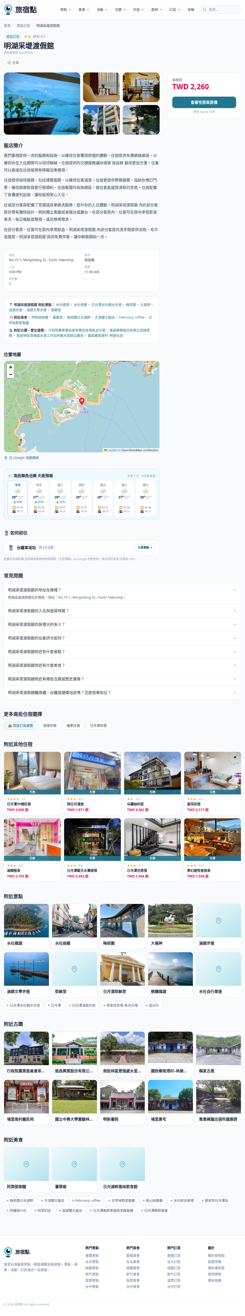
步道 (136, 9)
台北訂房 (174, 1261)
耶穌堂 (56, 310)
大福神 (145, 304)
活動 (100, 9)
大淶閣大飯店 (105, 317)
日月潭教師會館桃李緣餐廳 (113, 1210)
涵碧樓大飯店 (72, 1210)
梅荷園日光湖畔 (78, 317)
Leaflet (112, 450)
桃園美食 (133, 1268)
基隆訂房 (174, 1255)
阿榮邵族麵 (40, 317)
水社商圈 (80, 304)
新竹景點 (92, 1274)
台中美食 (133, 1286)
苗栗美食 (133, 1280)
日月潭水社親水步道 (106, 304)
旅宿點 (26, 9)
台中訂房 (174, 1286)
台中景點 (92, 1286)
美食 (81, 9)
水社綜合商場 (184, 1200)
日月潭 (56, 1005)
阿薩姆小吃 (18, 1210)
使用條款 (214, 1274)
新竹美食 (133, 1274)
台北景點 (92, 1261)
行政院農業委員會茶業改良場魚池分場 (76, 330)
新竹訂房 (174, 1274)
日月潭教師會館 (156, 1210)
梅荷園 (131, 304)
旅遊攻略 (214, 1261)
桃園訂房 (174, 1268)
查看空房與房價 (204, 102)
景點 (63, 9)
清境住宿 (49, 725)
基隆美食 (133, 1255)
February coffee (131, 317)
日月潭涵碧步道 (83, 1005)
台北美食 (133, 1261)
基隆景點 (92, 1255)
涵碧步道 (15, 310)
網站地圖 (214, 1280)
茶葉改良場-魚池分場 (122, 1005)
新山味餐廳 (154, 1200)
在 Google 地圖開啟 (24, 457)
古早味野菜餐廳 (123, 1200)
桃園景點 (92, 1268)
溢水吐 (154, 1005)
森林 (154, 9)
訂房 (172, 9)
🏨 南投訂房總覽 (20, 725)
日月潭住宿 (98, 725)
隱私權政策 (216, 1268)
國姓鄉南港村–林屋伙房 (105, 335)
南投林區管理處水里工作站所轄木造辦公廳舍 (50, 335)
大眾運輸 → (145, 547)
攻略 (191, 9)
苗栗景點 (92, 1280)
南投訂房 (23, 25)
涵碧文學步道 (37, 310)
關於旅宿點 (216, 1255)
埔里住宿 (73, 725)
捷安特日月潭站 (216, 1200)
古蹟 (118, 9)
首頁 (7, 25)
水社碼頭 (62, 304)
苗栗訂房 (174, 1280)
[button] (82, 401)
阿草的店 (44, 1210)
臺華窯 (58, 317)
